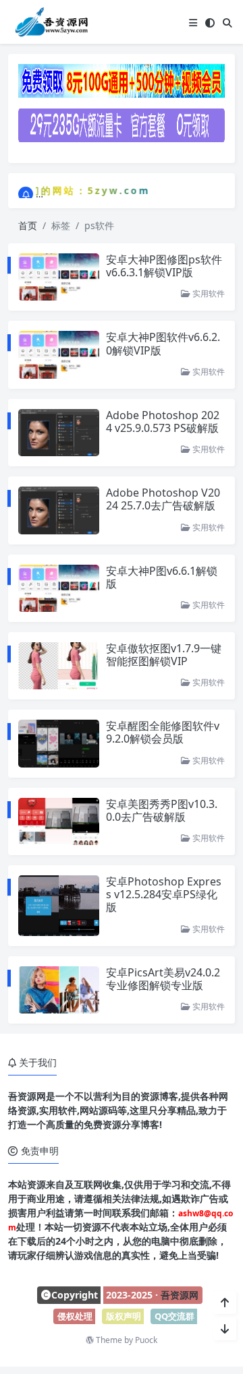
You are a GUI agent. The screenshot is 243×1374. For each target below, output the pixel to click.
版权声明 (123, 1316)
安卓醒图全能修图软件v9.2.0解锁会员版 (162, 732)
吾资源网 (179, 1294)
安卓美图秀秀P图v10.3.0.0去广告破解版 (161, 810)
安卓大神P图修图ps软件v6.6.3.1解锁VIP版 (164, 266)
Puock (146, 1340)
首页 (27, 225)
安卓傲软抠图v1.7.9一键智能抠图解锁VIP (163, 654)
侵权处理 (74, 1316)
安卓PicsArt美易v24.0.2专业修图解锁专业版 (163, 979)
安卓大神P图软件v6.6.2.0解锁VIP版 (163, 343)
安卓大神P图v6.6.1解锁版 (161, 577)
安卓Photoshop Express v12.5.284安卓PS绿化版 (163, 894)
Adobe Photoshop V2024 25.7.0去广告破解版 (163, 499)
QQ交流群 (174, 1316)
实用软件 (207, 293)
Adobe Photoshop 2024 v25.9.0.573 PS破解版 (162, 421)
